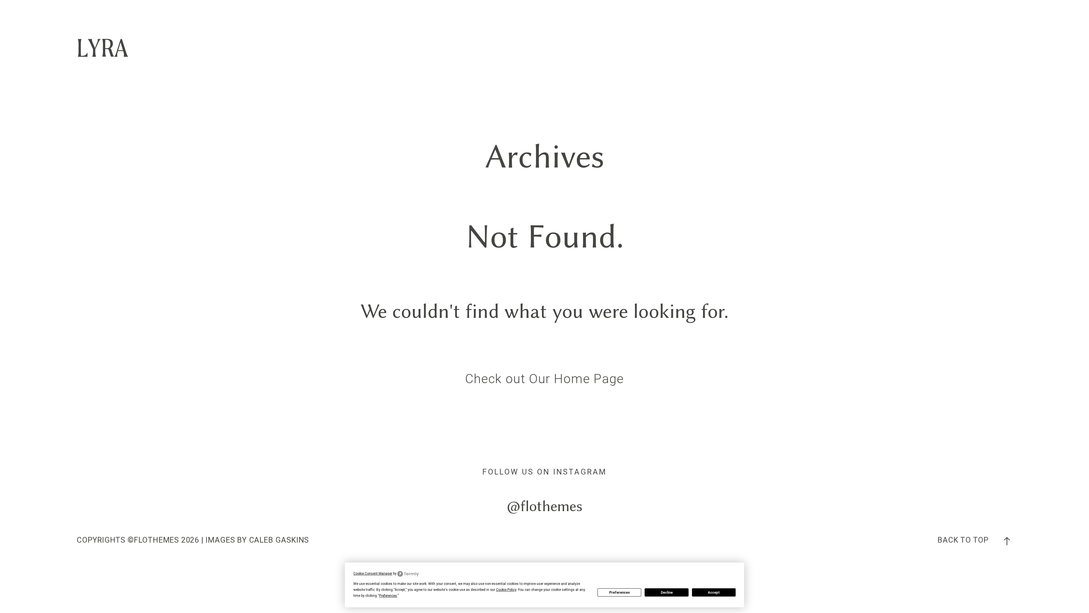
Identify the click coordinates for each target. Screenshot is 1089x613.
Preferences (619, 593)
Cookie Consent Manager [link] (372, 574)
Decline (667, 593)
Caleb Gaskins (279, 540)
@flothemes (545, 506)
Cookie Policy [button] (506, 590)
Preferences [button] (388, 596)
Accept (714, 593)
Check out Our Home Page (544, 378)
